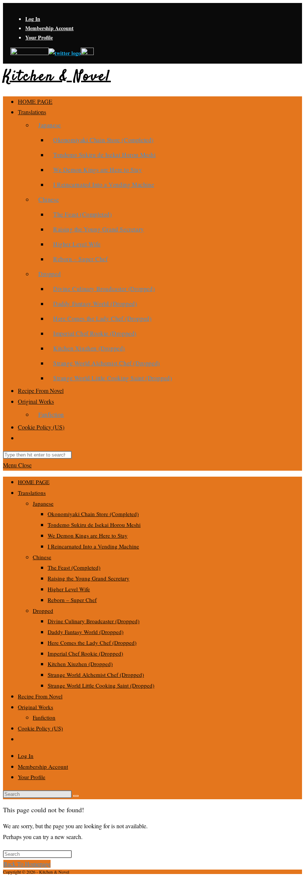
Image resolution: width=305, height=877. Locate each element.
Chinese (42, 557)
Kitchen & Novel (57, 76)
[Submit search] (75, 796)
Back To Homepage (27, 864)
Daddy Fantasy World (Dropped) (85, 632)
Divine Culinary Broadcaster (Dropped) (93, 621)
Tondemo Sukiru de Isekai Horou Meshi (94, 524)
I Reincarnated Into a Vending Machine (93, 546)
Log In (32, 19)
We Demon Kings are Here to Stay (88, 535)
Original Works (35, 707)
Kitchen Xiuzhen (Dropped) (80, 664)
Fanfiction (44, 717)
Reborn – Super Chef (72, 600)
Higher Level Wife (69, 589)
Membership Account (49, 28)
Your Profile (39, 37)
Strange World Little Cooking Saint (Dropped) (101, 685)
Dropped (43, 610)
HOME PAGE (33, 482)
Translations (32, 492)
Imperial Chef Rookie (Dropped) (85, 653)
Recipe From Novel (40, 696)
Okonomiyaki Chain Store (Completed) (93, 514)
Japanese (43, 503)
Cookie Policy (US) (40, 728)
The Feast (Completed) (74, 567)
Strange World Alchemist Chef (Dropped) (96, 674)
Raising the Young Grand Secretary (88, 578)
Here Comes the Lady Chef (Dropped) (92, 642)
